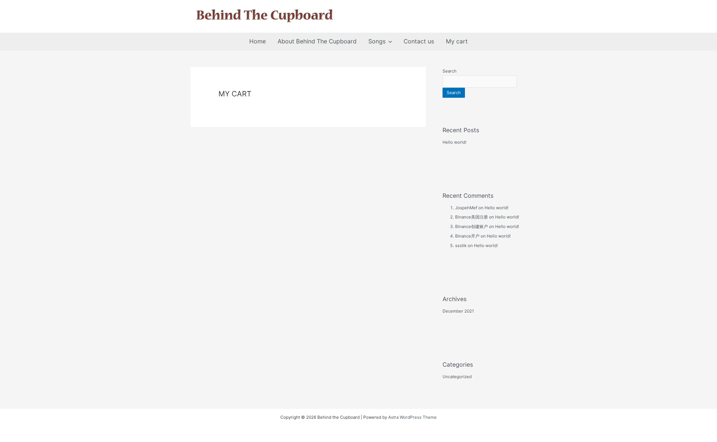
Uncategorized (457, 376)
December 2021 (458, 311)
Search (450, 71)
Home (257, 41)
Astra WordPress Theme (412, 417)
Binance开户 (467, 236)
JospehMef (466, 207)
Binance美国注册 (471, 217)
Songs (377, 41)
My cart (457, 41)
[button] (389, 41)
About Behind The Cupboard (317, 41)
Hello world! (454, 142)
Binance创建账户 (471, 226)
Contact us (419, 41)
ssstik (461, 245)
